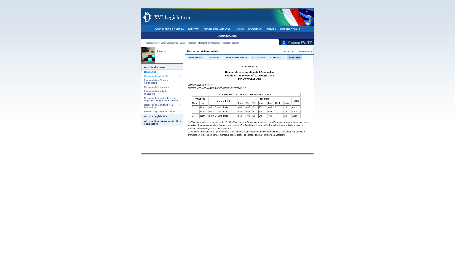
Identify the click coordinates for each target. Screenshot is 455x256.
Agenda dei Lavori (155, 67)
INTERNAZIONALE (290, 29)
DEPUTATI (193, 29)
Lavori (182, 43)
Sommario (214, 57)
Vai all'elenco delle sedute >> (297, 51)
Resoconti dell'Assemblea (209, 43)
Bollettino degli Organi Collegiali (159, 111)
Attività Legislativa (155, 116)
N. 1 (238, 94)
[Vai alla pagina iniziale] (170, 24)
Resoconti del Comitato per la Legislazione (158, 106)
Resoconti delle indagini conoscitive (156, 92)
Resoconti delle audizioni (156, 87)
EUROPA (271, 29)
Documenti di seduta (236, 57)
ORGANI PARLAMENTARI (217, 29)
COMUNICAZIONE (227, 36)
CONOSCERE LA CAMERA (169, 29)
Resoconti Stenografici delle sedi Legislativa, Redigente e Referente (161, 99)
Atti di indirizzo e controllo (268, 57)
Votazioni (294, 57)
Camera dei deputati (169, 43)
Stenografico (197, 57)
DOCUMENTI (255, 29)
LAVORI (239, 29)
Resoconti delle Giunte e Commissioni (156, 81)
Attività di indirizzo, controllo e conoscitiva (162, 122)
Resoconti (192, 43)
